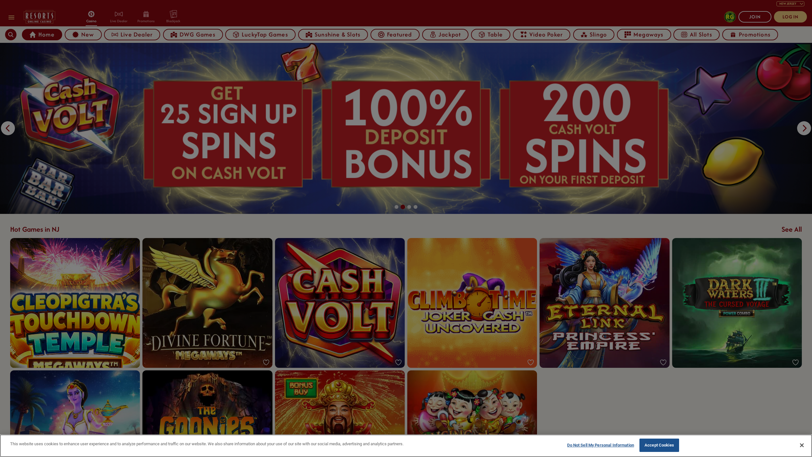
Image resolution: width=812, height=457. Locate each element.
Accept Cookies (659, 445)
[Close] (802, 445)
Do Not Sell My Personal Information (600, 445)
